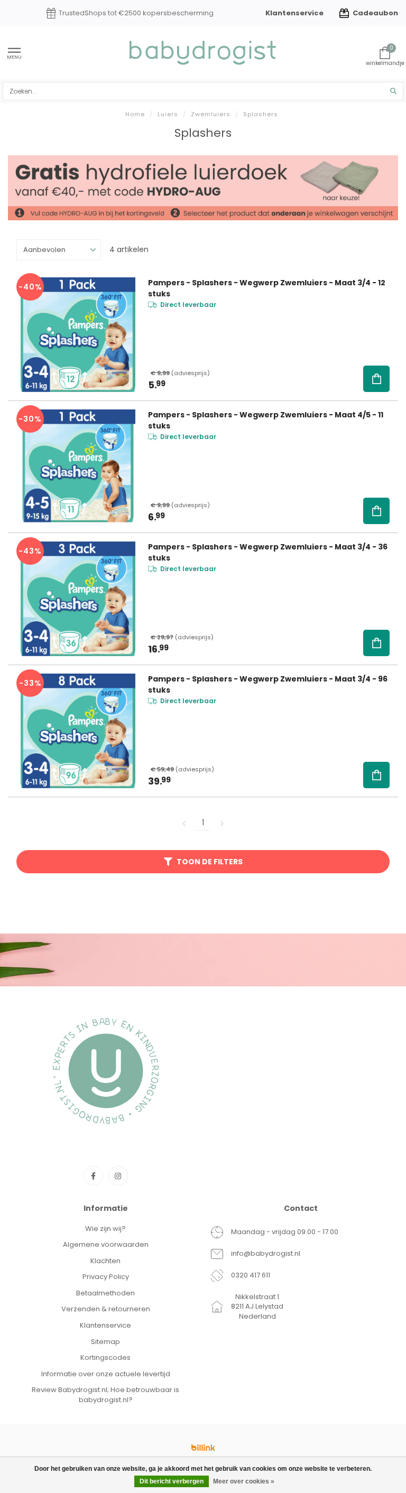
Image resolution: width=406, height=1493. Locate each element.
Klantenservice (294, 13)
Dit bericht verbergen (172, 1481)
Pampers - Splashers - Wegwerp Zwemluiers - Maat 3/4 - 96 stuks (267, 684)
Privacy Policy (105, 1277)
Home (135, 114)
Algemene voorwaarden (106, 1244)
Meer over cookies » (243, 1481)
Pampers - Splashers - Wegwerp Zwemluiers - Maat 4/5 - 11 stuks (265, 420)
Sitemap (105, 1342)
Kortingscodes (105, 1357)
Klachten (105, 1261)
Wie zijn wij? (105, 1229)
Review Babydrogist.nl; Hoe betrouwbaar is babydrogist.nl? (105, 1395)
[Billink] (203, 1447)
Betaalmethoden (105, 1293)
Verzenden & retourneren (105, 1309)
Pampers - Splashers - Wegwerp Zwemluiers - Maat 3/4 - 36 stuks (267, 552)
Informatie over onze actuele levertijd (105, 1374)
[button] (376, 379)
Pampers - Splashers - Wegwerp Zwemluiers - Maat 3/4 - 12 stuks (266, 288)
